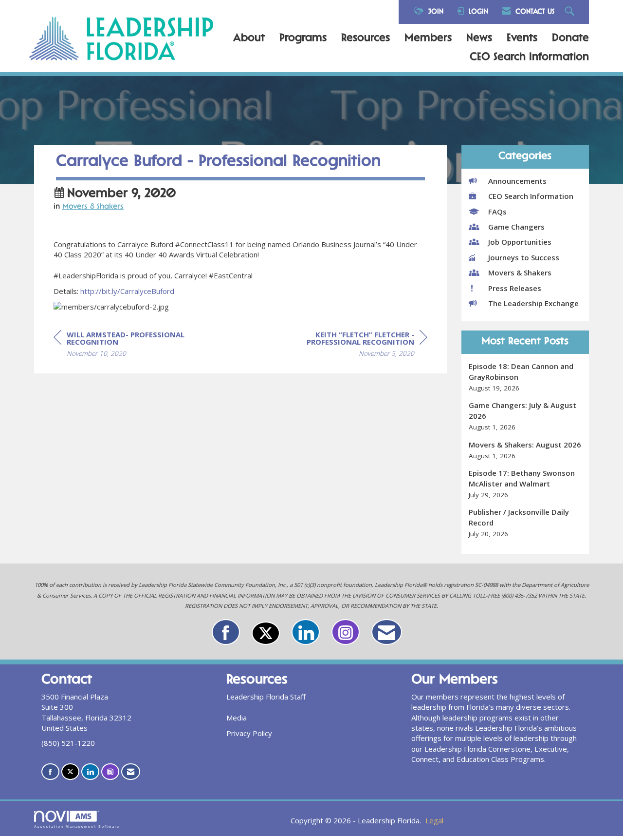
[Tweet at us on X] (266, 633)
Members (428, 38)
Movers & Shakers (93, 207)
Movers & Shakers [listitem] (519, 272)
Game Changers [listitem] (516, 227)
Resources (365, 38)
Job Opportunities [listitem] (519, 242)
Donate (570, 38)
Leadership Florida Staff (266, 696)
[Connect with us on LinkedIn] (306, 632)
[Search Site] (571, 12)
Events (522, 38)
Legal (434, 820)
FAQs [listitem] (497, 211)
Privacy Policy (249, 733)
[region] (354, 345)
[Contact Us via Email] (386, 632)
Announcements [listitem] (517, 181)
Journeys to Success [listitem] (523, 257)
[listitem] (525, 377)
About (249, 38)
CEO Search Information (529, 57)
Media (236, 717)
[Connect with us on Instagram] (345, 632)
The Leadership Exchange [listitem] (533, 303)
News (479, 38)
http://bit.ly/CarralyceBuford (127, 291)
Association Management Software (77, 826)
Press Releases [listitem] (514, 288)
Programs (303, 38)
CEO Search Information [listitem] (530, 196)
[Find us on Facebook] (226, 632)
